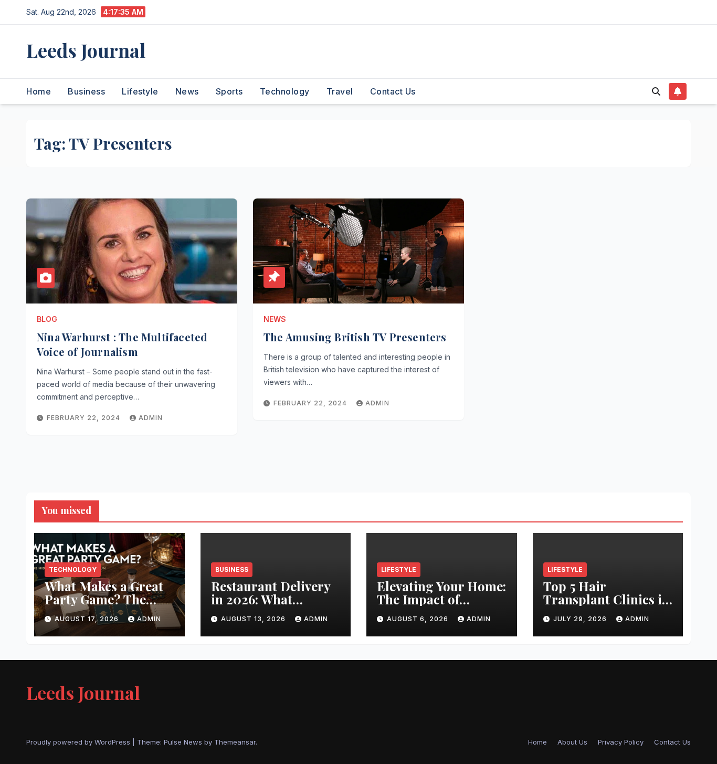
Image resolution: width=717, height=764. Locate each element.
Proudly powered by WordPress (79, 742)
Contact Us (393, 91)
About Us (572, 742)
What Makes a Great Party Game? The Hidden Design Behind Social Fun (104, 606)
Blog (47, 319)
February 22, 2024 (84, 418)
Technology (285, 91)
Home (38, 91)
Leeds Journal (85, 49)
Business (86, 91)
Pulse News (183, 742)
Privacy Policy (621, 742)
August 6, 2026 (418, 619)
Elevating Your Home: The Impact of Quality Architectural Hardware (441, 606)
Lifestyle (140, 91)
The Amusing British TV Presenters (355, 337)
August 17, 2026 (88, 619)
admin (151, 418)
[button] (656, 91)
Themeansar (235, 742)
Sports (229, 91)
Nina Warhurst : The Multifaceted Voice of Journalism (122, 344)
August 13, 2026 (254, 619)
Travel (339, 91)
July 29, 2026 (581, 619)
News (187, 91)
